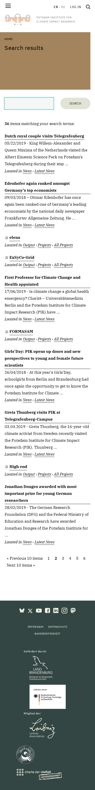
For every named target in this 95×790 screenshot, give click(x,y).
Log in (75, 7)
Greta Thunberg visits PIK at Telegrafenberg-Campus (32, 416)
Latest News (44, 171)
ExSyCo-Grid (21, 257)
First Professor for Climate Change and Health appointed (42, 281)
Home (8, 39)
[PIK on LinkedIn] (56, 610)
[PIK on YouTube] (39, 610)
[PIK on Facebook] (48, 610)
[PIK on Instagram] (65, 610)
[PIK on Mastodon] (73, 610)
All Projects (63, 245)
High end (18, 466)
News (27, 171)
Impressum (36, 626)
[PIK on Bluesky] (22, 610)
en (56, 7)
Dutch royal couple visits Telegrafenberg (44, 136)
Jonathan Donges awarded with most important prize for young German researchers (41, 493)
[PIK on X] (31, 610)
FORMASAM (21, 331)
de (63, 7)
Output (29, 245)
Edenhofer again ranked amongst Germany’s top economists (37, 187)
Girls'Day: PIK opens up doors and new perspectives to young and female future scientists (44, 358)
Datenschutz (57, 626)
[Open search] (86, 7)
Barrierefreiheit (47, 633)
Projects (44, 245)
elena (14, 237)
